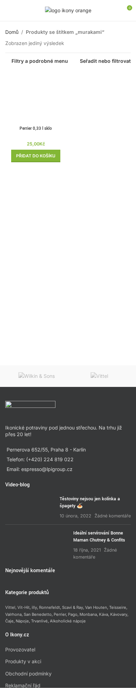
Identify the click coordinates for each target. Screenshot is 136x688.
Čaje (9, 621)
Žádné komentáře (113, 515)
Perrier (60, 614)
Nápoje (22, 621)
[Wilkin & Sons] (36, 376)
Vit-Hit (23, 607)
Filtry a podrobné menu (40, 61)
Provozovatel (20, 649)
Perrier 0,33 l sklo (36, 129)
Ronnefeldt (49, 607)
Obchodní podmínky (28, 673)
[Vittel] (99, 376)
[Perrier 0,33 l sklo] (35, 97)
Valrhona (13, 614)
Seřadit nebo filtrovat (105, 61)
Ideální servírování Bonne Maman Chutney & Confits (99, 536)
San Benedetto (38, 614)
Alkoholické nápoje (68, 621)
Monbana (88, 614)
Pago (72, 614)
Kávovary (118, 614)
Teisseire (117, 607)
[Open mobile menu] (8, 10)
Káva (103, 614)
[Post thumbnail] (29, 507)
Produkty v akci (23, 661)
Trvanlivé (39, 621)
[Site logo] (68, 10)
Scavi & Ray (72, 607)
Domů (11, 32)
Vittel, (10, 607)
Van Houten (96, 607)
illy (34, 607)
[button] (35, 156)
